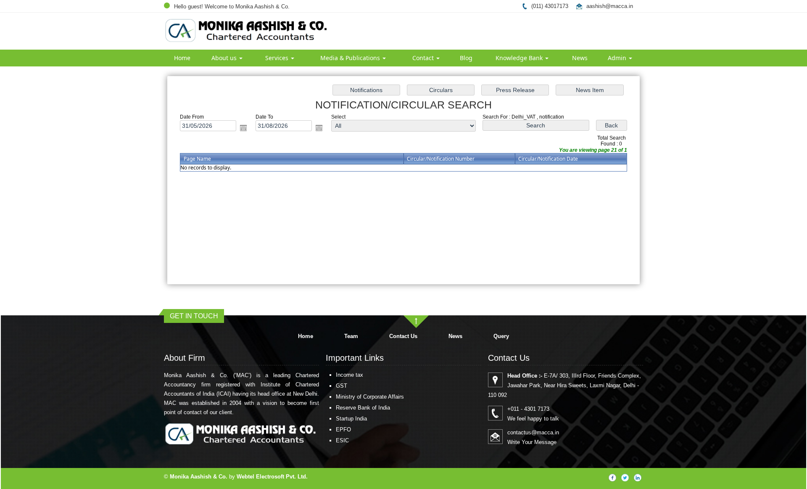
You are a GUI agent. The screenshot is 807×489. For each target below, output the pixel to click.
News (580, 58)
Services (277, 58)
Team (351, 336)
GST (341, 386)
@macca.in (619, 6)
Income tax (349, 375)
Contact (423, 58)
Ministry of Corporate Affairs (370, 397)
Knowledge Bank (520, 58)
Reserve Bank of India (363, 407)
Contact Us (403, 336)
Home (182, 58)
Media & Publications (351, 58)
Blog (466, 58)
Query (501, 336)
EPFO (343, 429)
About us (224, 58)
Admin (618, 58)
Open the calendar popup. (243, 127)
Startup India (351, 418)
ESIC (342, 440)
